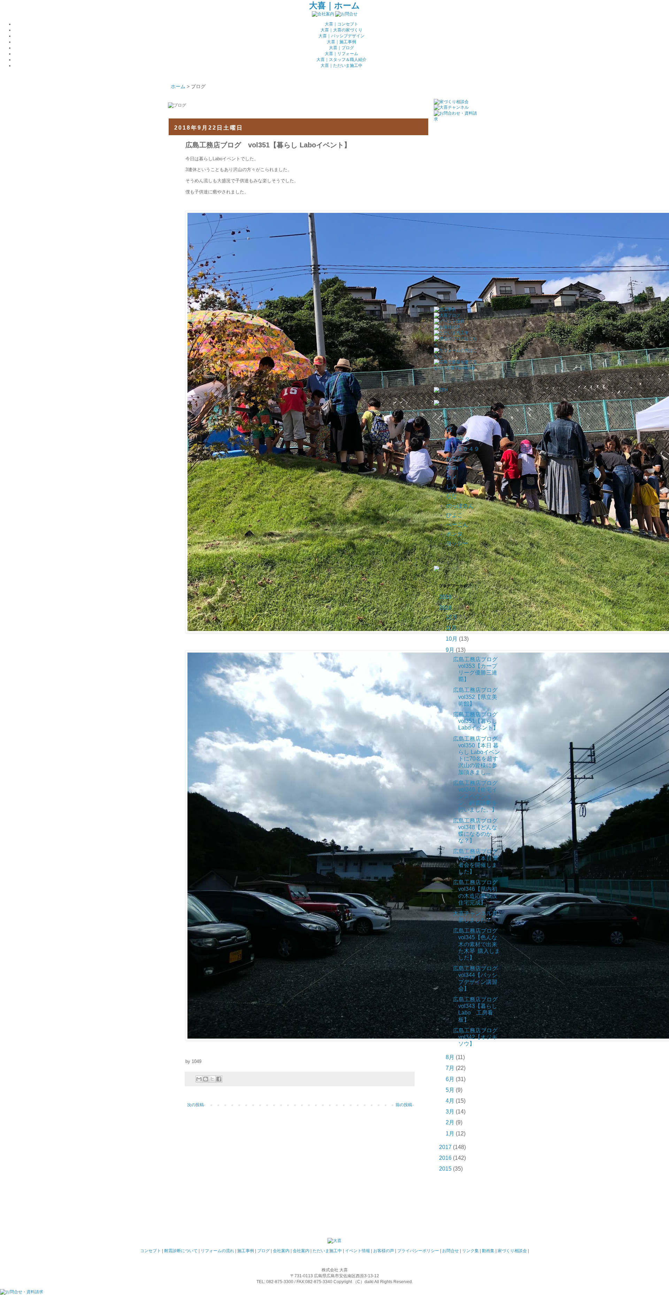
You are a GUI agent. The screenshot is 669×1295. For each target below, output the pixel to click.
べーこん (457, 524)
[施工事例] (445, 309)
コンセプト (150, 1250)
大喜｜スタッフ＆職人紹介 (341, 59)
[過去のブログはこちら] (455, 344)
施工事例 (245, 1250)
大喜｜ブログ (341, 47)
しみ (451, 487)
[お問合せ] (346, 13)
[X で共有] (212, 1079)
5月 (450, 1090)
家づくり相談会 (512, 1250)
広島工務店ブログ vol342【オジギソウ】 (478, 1037)
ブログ (263, 1250)
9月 (450, 650)
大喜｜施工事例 (341, 41)
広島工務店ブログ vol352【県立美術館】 (478, 696)
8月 (450, 1057)
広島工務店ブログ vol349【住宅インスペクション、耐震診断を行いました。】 (478, 796)
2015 (445, 1169)
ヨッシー (457, 543)
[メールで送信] (198, 1079)
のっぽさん (460, 506)
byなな (454, 458)
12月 (451, 617)
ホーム (178, 86)
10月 (451, 639)
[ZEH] (441, 389)
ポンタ (454, 534)
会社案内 (281, 1250)
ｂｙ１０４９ (462, 449)
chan (452, 468)
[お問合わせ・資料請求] (455, 119)
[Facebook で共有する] (218, 1079)
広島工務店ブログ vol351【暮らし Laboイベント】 (478, 721)
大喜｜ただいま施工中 (341, 65)
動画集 (488, 1250)
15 (449, 430)
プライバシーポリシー (418, 1250)
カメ (451, 477)
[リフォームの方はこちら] (455, 356)
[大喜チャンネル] (451, 107)
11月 (451, 628)
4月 (450, 1101)
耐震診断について (181, 1250)
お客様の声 (383, 1250)
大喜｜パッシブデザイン (341, 35)
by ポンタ (458, 439)
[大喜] (334, 1240)
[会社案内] (323, 13)
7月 (450, 1068)
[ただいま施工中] (451, 332)
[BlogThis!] (205, 1079)
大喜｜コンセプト (341, 24)
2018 (445, 608)
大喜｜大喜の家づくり (341, 30)
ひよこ (454, 515)
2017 (445, 1147)
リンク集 (470, 1250)
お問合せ (450, 1250)
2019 (445, 597)
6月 (450, 1079)
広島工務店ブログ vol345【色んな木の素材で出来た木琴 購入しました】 (478, 944)
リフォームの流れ (217, 1250)
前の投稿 (403, 1104)
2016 (445, 1158)
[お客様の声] (447, 327)
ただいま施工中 (327, 1250)
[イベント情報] (449, 321)
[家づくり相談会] (451, 101)
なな (451, 496)
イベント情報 (357, 1250)
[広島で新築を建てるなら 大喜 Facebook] (455, 367)
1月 (450, 1133)
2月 (450, 1122)
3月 (450, 1112)
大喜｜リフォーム (341, 53)
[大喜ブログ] (447, 315)
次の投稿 (195, 1104)
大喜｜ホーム (334, 5)
